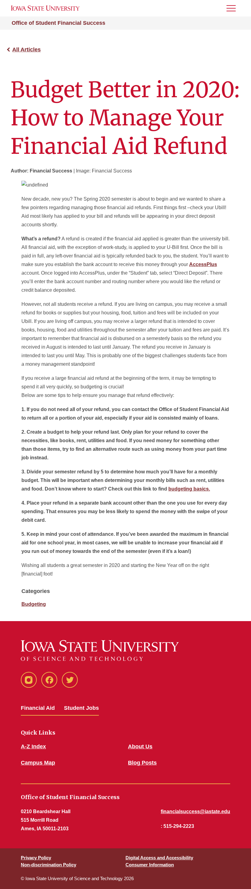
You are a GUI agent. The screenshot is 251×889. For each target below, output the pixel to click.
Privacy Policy (36, 857)
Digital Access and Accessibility (159, 857)
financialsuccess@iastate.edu (195, 811)
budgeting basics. (189, 488)
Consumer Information (150, 864)
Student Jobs (81, 708)
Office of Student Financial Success (58, 23)
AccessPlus (203, 264)
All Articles (26, 49)
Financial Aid (38, 708)
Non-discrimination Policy (48, 864)
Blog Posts (142, 763)
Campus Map (38, 763)
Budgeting (33, 604)
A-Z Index (33, 746)
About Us (140, 746)
